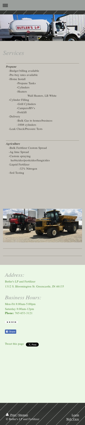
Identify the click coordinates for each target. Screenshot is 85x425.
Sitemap (23, 415)
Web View (72, 419)
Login (75, 415)
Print (13, 415)
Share (11, 331)
